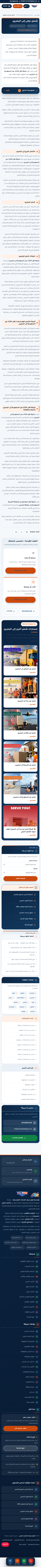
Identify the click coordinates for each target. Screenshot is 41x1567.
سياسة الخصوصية (33, 1544)
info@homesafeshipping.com (29, 1)
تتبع (25, 6)
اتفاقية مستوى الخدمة (32, 1540)
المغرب (32, 1007)
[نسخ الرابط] (27, 532)
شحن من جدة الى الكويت (27, 1035)
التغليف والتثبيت (30, 1075)
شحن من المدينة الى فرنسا (26, 1059)
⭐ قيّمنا (5, 1544)
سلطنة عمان (21, 998)
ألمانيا (32, 1011)
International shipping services (24, 15)
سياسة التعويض (19, 1540)
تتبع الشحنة (20, 1448)
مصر (10, 998)
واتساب (9, 611)
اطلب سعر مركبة (20, 570)
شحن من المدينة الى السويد (26, 1045)
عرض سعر (17, 6)
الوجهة (35, 869)
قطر (13, 993)
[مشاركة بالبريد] (16, 532)
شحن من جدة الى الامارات (27, 1030)
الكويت (22, 993)
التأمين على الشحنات (28, 1089)
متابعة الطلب (20, 878)
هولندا (23, 1011)
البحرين (32, 998)
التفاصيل (33, 672)
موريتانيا (11, 1007)
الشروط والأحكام (7, 1540)
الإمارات (31, 993)
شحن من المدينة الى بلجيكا (26, 1025)
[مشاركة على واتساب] (21, 532)
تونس (24, 1002)
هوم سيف (36, 15)
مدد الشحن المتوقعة (28, 1094)
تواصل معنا (22, 1544)
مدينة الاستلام (33, 861)
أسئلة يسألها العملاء (28, 1099)
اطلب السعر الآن (20, 1428)
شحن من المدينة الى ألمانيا (26, 1054)
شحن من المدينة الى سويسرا (25, 1040)
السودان (22, 1007)
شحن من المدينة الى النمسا (26, 1050)
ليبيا (33, 1002)
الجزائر (16, 1002)
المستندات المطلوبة (28, 1080)
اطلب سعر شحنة (20, 599)
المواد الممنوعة (30, 1085)
